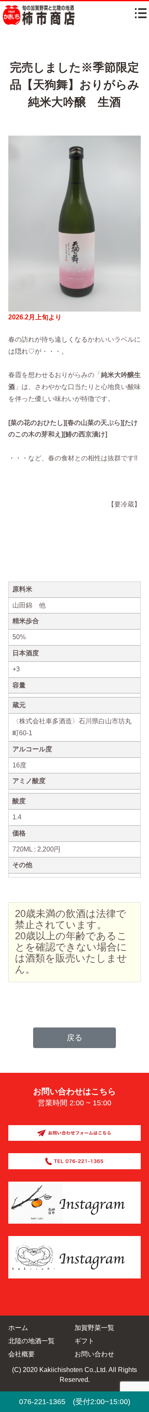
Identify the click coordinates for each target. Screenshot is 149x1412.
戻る (74, 1037)
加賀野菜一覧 (94, 1327)
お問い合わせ (94, 1354)
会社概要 (21, 1354)
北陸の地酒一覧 (31, 1340)
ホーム (18, 1327)
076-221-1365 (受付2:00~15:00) (74, 1402)
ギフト (84, 1340)
